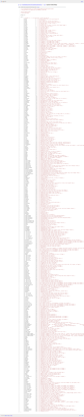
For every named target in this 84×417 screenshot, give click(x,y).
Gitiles (6, 415)
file (38, 7)
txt (79, 415)
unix (45, 4)
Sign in (82, 1)
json (82, 415)
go (18, 4)
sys (20, 4)
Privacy (8, 415)
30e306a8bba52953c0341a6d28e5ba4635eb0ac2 (32, 4)
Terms (11, 415)
